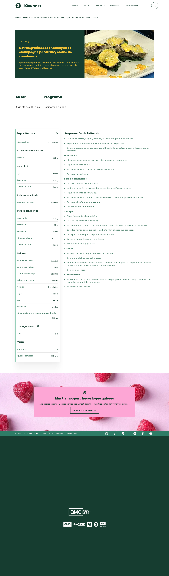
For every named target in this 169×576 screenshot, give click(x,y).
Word (61, 148)
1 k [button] (57, 349)
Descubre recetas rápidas (84, 410)
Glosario (60, 433)
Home (18, 17)
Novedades (72, 433)
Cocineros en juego (55, 107)
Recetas (26, 17)
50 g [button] (56, 225)
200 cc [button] (55, 238)
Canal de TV (47, 433)
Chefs (18, 433)
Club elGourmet (31, 433)
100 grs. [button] (54, 260)
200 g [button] (55, 180)
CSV (60, 140)
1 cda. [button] (55, 187)
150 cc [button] (55, 318)
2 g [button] (56, 334)
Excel (60, 145)
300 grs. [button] (54, 356)
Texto (61, 137)
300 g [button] (55, 158)
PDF (60, 142)
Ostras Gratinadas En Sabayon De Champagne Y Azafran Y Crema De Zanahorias (65, 17)
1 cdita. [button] (55, 267)
